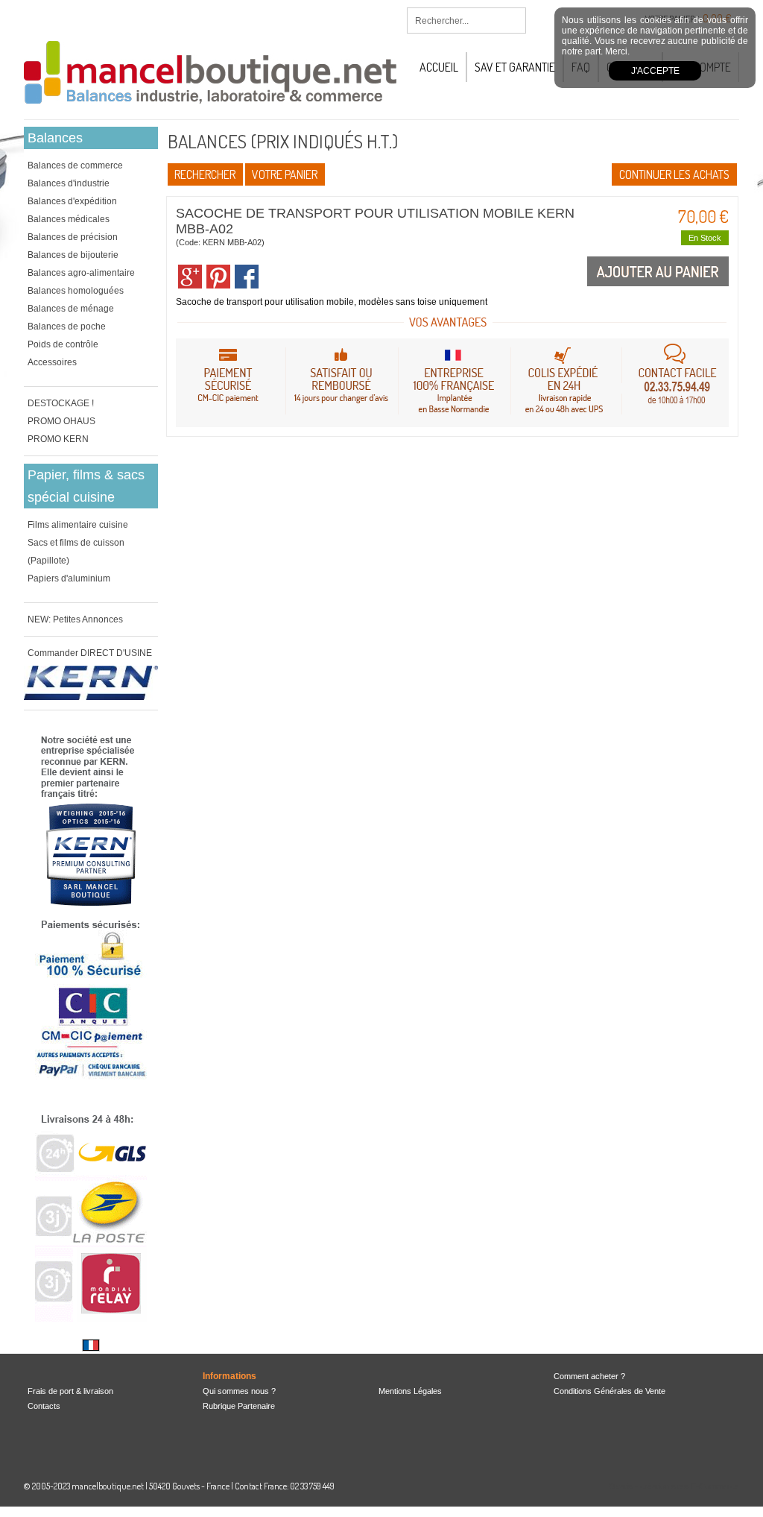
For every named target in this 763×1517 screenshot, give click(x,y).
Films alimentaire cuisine (78, 525)
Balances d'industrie (69, 183)
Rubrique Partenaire (239, 1405)
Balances (55, 137)
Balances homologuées (76, 291)
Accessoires (52, 362)
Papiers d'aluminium (69, 578)
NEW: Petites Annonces (75, 619)
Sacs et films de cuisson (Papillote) (76, 551)
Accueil (439, 67)
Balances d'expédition (72, 201)
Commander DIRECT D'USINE (90, 653)
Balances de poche (67, 326)
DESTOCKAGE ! (61, 403)
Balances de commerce (75, 165)
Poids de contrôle (63, 344)
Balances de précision (73, 237)
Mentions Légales (410, 1391)
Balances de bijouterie (73, 255)
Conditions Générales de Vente (609, 1391)
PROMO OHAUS (61, 421)
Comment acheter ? (589, 1376)
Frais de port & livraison (70, 1391)
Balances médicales (69, 219)
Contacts (44, 1405)
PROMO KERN (58, 439)
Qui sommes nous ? (239, 1391)
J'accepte (655, 71)
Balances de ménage (71, 308)
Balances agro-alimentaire (81, 273)
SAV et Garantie (515, 67)
